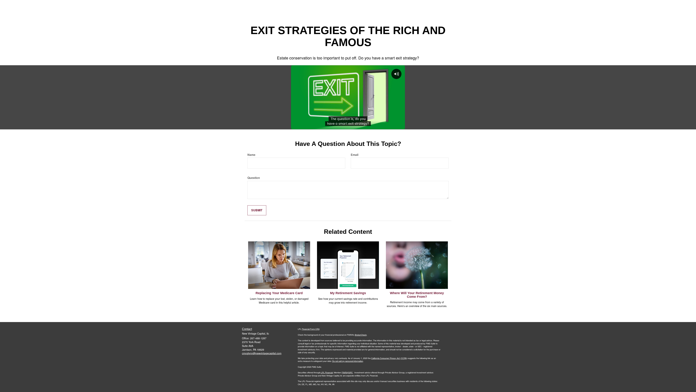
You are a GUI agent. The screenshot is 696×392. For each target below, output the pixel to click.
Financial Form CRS (311, 328)
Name (251, 155)
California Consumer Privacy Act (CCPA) (389, 358)
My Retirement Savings (348, 293)
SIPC (350, 372)
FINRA (345, 372)
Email (354, 155)
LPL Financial (327, 372)
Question (253, 178)
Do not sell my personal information (347, 361)
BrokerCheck (361, 334)
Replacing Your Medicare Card (279, 293)
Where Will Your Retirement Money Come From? (417, 294)
